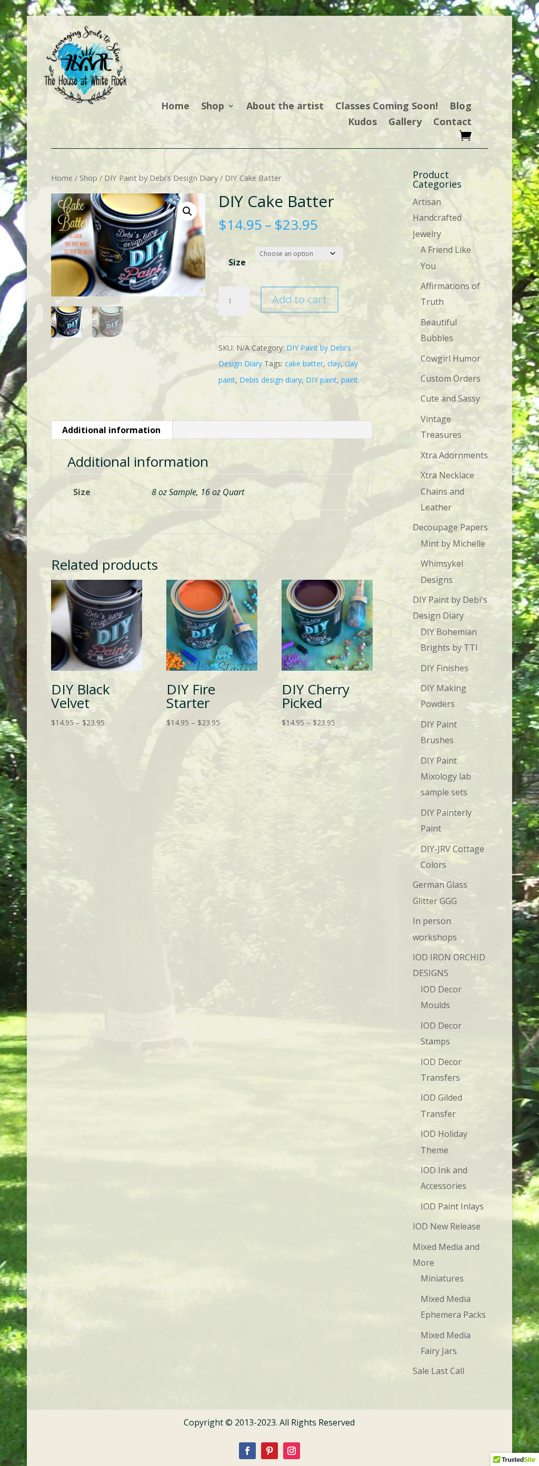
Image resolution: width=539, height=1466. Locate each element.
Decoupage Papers (450, 527)
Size (237, 262)
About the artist (285, 107)
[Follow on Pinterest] (269, 1450)
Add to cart (299, 299)
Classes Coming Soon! (386, 107)
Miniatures (442, 1278)
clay (334, 363)
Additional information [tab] (111, 430)
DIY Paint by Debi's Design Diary (161, 177)
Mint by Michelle (453, 543)
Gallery (405, 123)
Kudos (362, 123)
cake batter (304, 363)
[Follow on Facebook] (247, 1450)
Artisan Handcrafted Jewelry (437, 218)
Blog (461, 107)
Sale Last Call (438, 1371)
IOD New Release (447, 1226)
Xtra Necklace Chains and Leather (447, 491)
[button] (187, 211)
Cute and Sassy (450, 398)
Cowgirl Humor (451, 358)
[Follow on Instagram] (291, 1450)
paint (349, 380)
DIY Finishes (444, 668)
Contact (452, 123)
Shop (212, 107)
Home (175, 107)
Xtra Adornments (454, 455)
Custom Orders (451, 378)
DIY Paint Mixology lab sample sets (446, 776)
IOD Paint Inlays (452, 1206)
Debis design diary (270, 380)
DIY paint (321, 380)
